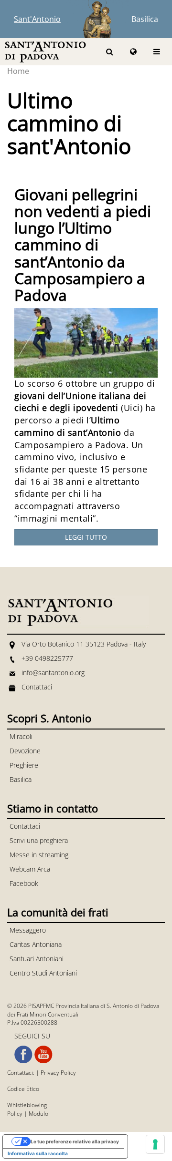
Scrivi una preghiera (39, 840)
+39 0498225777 (47, 658)
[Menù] (157, 52)
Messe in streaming (39, 854)
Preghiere (24, 765)
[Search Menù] (109, 52)
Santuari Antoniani (37, 958)
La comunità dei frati (57, 912)
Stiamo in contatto (52, 808)
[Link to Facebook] (23, 1055)
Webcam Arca (30, 868)
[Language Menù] (133, 52)
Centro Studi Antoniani (43, 972)
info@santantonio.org (53, 672)
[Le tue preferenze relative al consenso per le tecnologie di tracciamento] (155, 1144)
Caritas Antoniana (36, 944)
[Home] (45, 51)
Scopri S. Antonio (49, 718)
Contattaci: (21, 1073)
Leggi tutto (86, 537)
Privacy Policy (58, 1073)
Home (18, 71)
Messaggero (28, 930)
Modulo (38, 1114)
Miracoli (21, 736)
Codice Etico (23, 1089)
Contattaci (37, 686)
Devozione (25, 750)
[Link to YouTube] (43, 1055)
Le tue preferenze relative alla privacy (75, 1141)
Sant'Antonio (37, 19)
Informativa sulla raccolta (38, 1153)
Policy (14, 1114)
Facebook (24, 883)
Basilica (144, 19)
